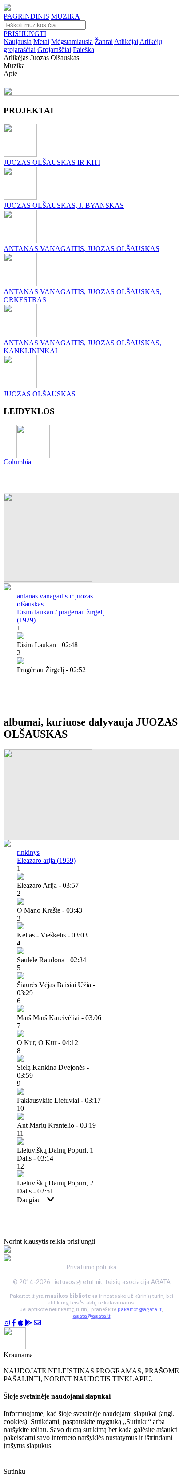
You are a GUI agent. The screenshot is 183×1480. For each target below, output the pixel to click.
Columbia (17, 462)
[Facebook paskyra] (14, 1323)
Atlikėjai (126, 41)
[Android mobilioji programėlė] (28, 1323)
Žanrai (104, 41)
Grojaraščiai (54, 49)
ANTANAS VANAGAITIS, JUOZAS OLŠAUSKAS (81, 248)
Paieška (83, 49)
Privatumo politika (92, 1267)
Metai (41, 41)
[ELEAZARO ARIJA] (48, 835)
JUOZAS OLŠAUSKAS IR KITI (52, 162)
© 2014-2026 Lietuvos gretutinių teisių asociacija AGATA (92, 1282)
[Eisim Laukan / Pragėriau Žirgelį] (48, 579)
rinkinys (28, 852)
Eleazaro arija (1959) (46, 860)
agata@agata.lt (92, 1315)
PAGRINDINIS (26, 16)
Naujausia (18, 41)
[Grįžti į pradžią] (7, 8)
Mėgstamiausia (72, 41)
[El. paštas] (37, 1323)
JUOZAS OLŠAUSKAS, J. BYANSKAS (64, 205)
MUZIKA (65, 16)
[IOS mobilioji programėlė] (20, 1323)
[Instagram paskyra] (7, 1323)
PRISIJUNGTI (25, 33)
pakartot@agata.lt (140, 1309)
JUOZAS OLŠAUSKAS (40, 394)
